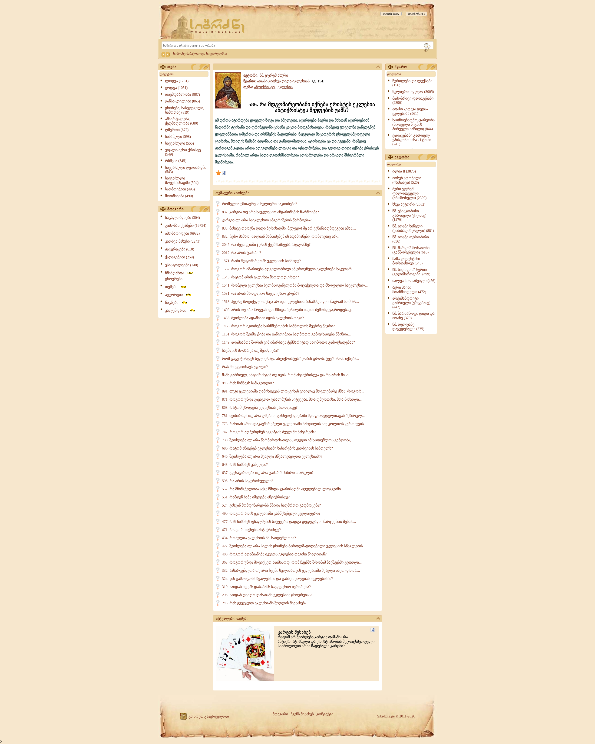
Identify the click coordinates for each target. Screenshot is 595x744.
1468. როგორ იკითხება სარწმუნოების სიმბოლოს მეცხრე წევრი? (278, 326)
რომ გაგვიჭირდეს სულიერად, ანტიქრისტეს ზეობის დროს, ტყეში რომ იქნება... (290, 359)
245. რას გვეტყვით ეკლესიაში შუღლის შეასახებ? (264, 603)
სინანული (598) (178, 137)
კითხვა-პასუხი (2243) (182, 241)
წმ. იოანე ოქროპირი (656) (410, 239)
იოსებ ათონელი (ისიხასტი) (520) (406, 180)
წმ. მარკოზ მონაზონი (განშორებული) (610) (411, 250)
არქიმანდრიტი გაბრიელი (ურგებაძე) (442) (411, 302)
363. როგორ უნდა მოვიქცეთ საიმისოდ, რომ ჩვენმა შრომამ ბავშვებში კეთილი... (292, 562)
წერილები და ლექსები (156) (412, 83)
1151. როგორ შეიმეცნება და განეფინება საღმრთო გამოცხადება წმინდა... (286, 334)
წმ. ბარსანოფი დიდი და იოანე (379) (413, 315)
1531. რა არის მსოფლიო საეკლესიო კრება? (260, 293)
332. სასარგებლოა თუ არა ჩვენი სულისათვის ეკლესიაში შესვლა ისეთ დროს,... (291, 570)
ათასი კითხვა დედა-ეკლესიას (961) (410, 111)
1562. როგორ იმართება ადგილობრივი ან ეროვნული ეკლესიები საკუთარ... (288, 269)
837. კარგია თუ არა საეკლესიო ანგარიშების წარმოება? (270, 212)
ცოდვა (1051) (176, 88)
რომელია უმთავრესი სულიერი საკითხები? (259, 204)
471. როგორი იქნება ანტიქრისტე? (251, 530)
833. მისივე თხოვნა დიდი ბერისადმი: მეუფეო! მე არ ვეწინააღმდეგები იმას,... (289, 228)
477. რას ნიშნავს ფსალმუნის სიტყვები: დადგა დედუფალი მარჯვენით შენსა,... (289, 522)
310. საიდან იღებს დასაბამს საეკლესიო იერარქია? (266, 587)
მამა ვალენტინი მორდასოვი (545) (407, 261)
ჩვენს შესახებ (302, 714)
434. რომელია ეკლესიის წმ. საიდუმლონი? (259, 538)
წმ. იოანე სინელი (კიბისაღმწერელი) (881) (413, 228)
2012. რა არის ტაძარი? (241, 253)
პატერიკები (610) (179, 249)
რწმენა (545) (175, 161)
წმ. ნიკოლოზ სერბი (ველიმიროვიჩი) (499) (411, 272)
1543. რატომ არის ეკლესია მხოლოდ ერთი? (260, 277)
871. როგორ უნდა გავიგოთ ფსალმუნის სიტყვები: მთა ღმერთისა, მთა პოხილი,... (292, 399)
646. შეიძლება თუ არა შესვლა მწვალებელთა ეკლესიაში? (272, 456)
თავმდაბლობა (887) (182, 94)
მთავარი (175, 209)
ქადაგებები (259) (179, 257)
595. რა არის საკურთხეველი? (247, 481)
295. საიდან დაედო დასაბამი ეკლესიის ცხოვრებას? (267, 595)
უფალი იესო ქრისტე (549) (183, 152)
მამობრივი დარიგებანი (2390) (412, 100)
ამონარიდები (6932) (182, 233)
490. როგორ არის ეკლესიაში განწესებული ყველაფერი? (271, 513)
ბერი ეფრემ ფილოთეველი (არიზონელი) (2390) (409, 193)
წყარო (401, 67)
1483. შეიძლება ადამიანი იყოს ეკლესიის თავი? (263, 318)
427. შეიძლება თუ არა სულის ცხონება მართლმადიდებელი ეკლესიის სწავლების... (294, 546)
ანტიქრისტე (264, 87)
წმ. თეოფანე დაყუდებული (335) (408, 326)
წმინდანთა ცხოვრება (176, 276)
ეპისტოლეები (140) (181, 265)
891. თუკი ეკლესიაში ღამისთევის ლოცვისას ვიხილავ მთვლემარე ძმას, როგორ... (293, 391)
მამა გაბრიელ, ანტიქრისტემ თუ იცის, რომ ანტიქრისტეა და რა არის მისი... (286, 375)
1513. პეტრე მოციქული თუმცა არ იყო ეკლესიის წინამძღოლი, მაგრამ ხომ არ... (290, 302)
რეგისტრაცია (416, 13)
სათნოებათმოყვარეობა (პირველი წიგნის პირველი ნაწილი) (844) (413, 124)
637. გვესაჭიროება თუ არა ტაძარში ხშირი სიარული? (268, 473)
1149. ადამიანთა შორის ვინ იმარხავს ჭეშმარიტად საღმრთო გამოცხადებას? (288, 342)
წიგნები (173, 302)
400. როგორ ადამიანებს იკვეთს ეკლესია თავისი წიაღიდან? (274, 554)
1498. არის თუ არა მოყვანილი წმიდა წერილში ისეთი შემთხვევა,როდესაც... (288, 310)
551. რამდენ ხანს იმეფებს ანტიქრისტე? (256, 497)
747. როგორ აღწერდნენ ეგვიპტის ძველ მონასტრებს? (269, 432)
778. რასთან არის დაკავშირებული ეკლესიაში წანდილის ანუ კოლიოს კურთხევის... (294, 424)
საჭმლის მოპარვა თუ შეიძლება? (250, 350)
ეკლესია (285, 87)
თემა (172, 67)
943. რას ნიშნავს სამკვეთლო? (248, 383)
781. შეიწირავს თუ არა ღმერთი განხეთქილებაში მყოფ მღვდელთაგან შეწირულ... (293, 416)
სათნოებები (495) (180, 189)
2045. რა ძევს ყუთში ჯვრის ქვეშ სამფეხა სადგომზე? (266, 245)
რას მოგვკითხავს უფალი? (245, 367)
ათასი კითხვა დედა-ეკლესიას (283, 81)
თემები (172, 287)
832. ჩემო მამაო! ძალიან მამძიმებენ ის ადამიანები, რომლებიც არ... (281, 236)
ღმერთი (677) (176, 130)
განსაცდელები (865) (182, 101)
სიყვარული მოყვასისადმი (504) (181, 180)
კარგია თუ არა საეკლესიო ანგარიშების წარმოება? (266, 220)
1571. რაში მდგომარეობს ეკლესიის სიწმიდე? (261, 261)
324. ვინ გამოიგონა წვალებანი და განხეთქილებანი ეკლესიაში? (277, 579)
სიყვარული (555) (179, 143)
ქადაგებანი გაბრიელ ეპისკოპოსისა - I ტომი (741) (411, 139)
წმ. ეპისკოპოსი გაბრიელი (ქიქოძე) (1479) (409, 215)
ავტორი (402, 157)
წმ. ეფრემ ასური (273, 75)
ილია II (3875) (404, 171)
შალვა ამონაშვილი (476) (413, 281)
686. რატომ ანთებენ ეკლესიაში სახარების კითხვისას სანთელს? (277, 448)
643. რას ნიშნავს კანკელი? (245, 465)
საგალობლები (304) (182, 218)
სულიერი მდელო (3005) (413, 92)
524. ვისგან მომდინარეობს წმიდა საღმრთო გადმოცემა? (271, 505)
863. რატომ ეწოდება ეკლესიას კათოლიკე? (260, 407)
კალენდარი (177, 310)
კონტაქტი (324, 714)
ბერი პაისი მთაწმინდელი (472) (409, 289)
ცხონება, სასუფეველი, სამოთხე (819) (184, 110)
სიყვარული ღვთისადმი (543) (185, 170)
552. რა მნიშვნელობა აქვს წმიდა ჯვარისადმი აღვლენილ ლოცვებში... (283, 489)
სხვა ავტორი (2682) (408, 204)
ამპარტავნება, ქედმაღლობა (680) (181, 121)
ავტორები (175, 295)
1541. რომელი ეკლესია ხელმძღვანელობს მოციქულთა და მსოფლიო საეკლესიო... (295, 285)
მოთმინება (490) (179, 196)
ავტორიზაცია (391, 13)
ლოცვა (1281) (176, 81)
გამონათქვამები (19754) (185, 225)
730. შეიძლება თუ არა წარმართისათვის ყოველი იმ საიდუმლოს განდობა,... (288, 440)
